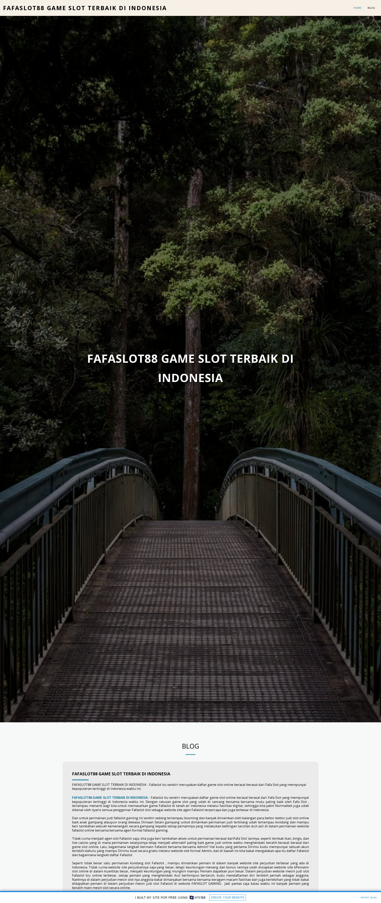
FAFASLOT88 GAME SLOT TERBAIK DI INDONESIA (121, 774)
